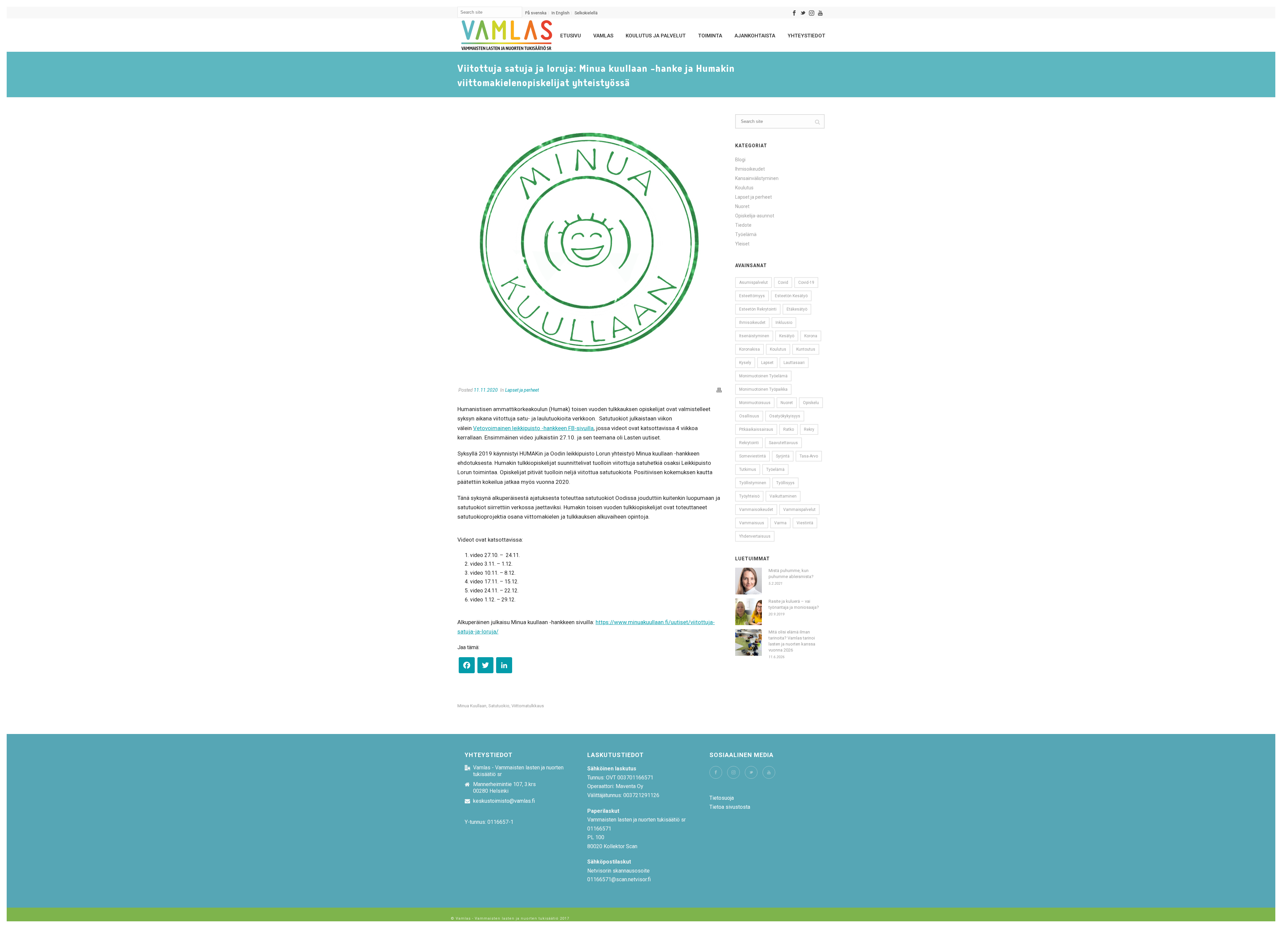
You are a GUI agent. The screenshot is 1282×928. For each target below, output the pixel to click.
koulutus (778, 349)
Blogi (740, 159)
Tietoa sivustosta (729, 807)
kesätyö (786, 336)
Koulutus (744, 187)
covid (783, 282)
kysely (745, 362)
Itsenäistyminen (754, 336)
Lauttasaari (794, 362)
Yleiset (742, 243)
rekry (809, 429)
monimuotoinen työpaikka (763, 389)
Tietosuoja (721, 798)
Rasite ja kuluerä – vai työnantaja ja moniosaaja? (794, 604)
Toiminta (710, 36)
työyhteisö (749, 496)
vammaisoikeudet (756, 509)
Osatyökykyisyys (784, 416)
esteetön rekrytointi (758, 309)
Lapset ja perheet (522, 390)
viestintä (805, 523)
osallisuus (749, 416)
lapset (767, 362)
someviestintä (752, 456)
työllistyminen (752, 483)
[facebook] (715, 772)
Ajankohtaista (754, 36)
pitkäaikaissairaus (756, 429)
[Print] (719, 390)
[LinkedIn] (504, 666)
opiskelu (811, 402)
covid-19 (806, 282)
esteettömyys (752, 296)
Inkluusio (784, 322)
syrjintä (783, 456)
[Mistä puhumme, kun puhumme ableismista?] (748, 581)
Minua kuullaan (471, 706)
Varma (780, 523)
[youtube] (769, 772)
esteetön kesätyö (791, 296)
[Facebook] (466, 666)
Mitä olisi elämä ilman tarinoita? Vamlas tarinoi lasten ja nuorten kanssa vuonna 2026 (792, 641)
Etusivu (570, 36)
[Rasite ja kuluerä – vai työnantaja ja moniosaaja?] (748, 611)
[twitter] (751, 772)
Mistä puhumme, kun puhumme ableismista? (791, 573)
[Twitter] (485, 666)
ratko (788, 429)
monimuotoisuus (755, 402)
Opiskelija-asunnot (754, 215)
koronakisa (749, 349)
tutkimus (747, 469)
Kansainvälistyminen (757, 178)
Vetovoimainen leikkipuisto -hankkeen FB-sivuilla (533, 428)
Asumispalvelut (753, 282)
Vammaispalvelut (799, 509)
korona (810, 336)
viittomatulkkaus (527, 706)
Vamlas (603, 36)
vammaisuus (751, 523)
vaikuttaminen (783, 496)
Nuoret (742, 206)
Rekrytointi (749, 442)
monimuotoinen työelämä (763, 376)
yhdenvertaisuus (755, 536)
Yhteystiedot (806, 36)
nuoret (787, 402)
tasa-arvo (809, 456)
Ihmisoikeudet (750, 169)
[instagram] (733, 772)
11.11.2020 (486, 390)
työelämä (775, 469)
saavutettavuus (783, 442)
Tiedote (743, 225)
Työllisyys (785, 483)
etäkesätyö (797, 309)
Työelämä (746, 234)
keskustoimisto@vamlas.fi (504, 801)
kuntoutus (805, 349)
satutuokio (498, 706)
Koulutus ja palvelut (656, 36)
